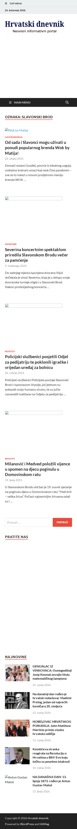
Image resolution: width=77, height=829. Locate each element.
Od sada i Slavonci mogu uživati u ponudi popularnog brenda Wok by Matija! (37, 147)
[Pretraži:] (38, 522)
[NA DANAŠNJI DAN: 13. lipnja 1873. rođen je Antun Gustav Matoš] (17, 777)
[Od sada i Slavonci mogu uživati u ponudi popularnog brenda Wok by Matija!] (38, 130)
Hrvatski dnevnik (38, 818)
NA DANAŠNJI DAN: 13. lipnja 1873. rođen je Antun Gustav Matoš (51, 781)
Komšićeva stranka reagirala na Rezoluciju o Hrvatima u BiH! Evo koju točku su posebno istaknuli (51, 755)
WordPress (27, 824)
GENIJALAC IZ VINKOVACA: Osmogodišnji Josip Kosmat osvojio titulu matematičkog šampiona (52, 672)
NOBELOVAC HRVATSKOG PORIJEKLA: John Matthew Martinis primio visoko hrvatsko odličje (52, 728)
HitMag (44, 824)
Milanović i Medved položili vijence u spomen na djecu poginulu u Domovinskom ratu (37, 469)
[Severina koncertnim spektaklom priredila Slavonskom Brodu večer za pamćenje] (38, 218)
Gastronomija (14, 137)
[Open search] (67, 102)
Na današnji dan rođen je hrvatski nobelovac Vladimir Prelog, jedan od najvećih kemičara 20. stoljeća (52, 700)
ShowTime (11, 244)
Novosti (10, 351)
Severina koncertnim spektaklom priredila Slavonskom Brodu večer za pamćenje (36, 255)
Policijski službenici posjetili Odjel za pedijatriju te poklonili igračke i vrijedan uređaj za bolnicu (36, 362)
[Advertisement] (38, 69)
